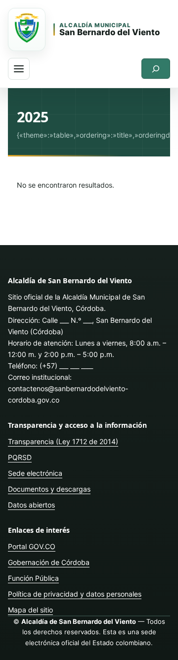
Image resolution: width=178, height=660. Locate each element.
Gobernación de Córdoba (48, 562)
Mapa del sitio (30, 610)
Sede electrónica (35, 473)
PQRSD (20, 457)
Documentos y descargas (49, 489)
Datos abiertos (31, 505)
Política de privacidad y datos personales (74, 594)
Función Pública (33, 578)
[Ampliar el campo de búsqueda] (155, 68)
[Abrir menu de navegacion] (19, 69)
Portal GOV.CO (31, 546)
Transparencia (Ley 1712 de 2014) (63, 441)
